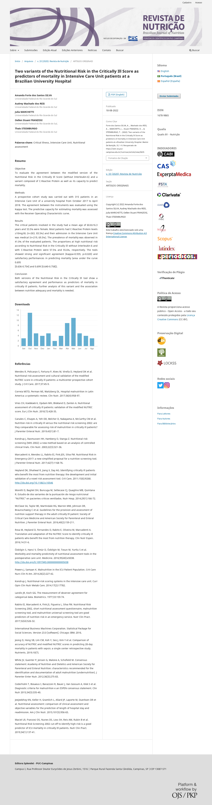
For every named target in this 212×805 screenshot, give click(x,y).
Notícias (92, 50)
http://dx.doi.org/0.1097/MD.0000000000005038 (41, 562)
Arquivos (28, 61)
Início (17, 61)
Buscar (120, 50)
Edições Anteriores (72, 50)
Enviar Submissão (169, 96)
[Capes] (177, 258)
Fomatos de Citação (118, 158)
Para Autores (163, 418)
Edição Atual (50, 50)
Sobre (13, 50)
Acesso (198, 2)
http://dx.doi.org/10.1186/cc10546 (34, 482)
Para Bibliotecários (166, 423)
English (165, 71)
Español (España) (170, 81)
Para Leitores (163, 413)
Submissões (31, 50)
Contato (106, 50)
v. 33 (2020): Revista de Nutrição (53, 61)
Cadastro (187, 2)
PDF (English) (117, 94)
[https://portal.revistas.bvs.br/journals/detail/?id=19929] (163, 208)
